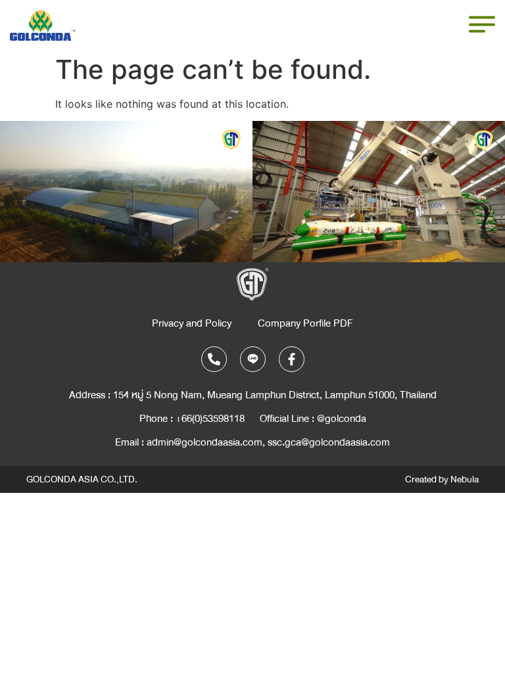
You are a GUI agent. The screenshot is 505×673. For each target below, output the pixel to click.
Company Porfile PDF (305, 323)
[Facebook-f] (291, 359)
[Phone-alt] (214, 359)
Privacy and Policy (191, 323)
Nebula (464, 479)
